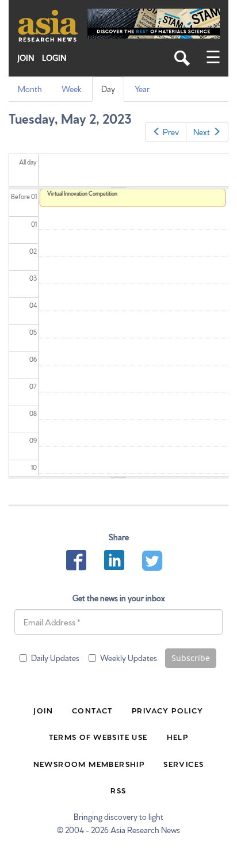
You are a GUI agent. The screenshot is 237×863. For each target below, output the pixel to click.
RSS (118, 790)
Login (54, 58)
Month (30, 88)
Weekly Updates (128, 657)
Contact (92, 710)
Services (183, 763)
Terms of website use (98, 736)
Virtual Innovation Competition (82, 193)
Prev (171, 132)
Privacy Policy (168, 710)
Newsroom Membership (89, 763)
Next (201, 132)
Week (72, 88)
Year (142, 88)
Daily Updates (55, 657)
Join (26, 58)
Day (110, 92)
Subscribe (190, 657)
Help (178, 736)
